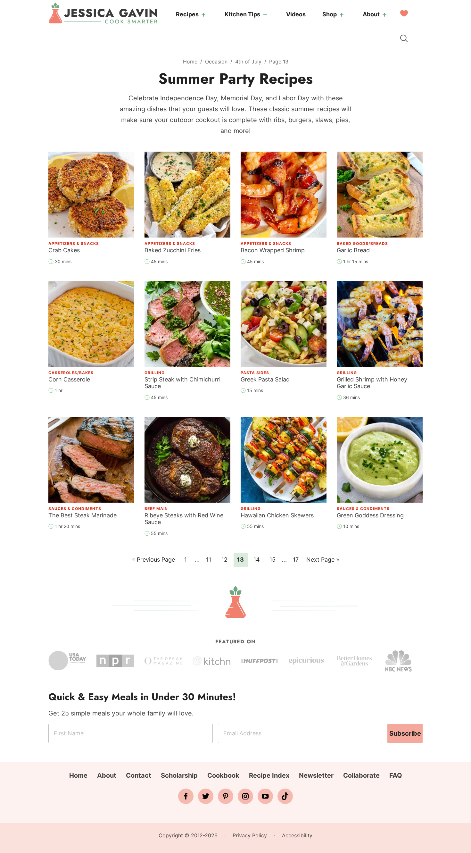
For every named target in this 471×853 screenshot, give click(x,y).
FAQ (395, 775)
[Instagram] (245, 796)
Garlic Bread (353, 250)
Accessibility (297, 835)
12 (226, 559)
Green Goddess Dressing (370, 515)
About (371, 14)
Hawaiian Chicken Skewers (277, 515)
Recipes (187, 14)
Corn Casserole (69, 379)
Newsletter (316, 775)
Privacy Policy (250, 835)
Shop (329, 14)
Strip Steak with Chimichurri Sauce (182, 383)
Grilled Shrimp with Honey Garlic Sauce (372, 383)
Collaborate (361, 775)
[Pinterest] (225, 796)
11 (211, 559)
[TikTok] (285, 796)
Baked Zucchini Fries (173, 250)
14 (258, 559)
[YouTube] (265, 796)
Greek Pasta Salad (265, 379)
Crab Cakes (64, 250)
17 (298, 559)
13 (242, 559)
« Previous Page (153, 561)
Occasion (216, 61)
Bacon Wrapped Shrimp (273, 250)
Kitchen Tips (242, 14)
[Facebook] (186, 796)
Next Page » (322, 561)
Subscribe (405, 733)
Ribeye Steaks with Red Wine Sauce (184, 519)
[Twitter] (205, 796)
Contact (138, 775)
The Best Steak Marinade (82, 515)
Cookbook (223, 775)
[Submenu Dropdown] (203, 15)
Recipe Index (269, 775)
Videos (296, 14)
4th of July (248, 61)
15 (274, 559)
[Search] (404, 38)
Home (190, 61)
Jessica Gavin (102, 13)
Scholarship (179, 775)
